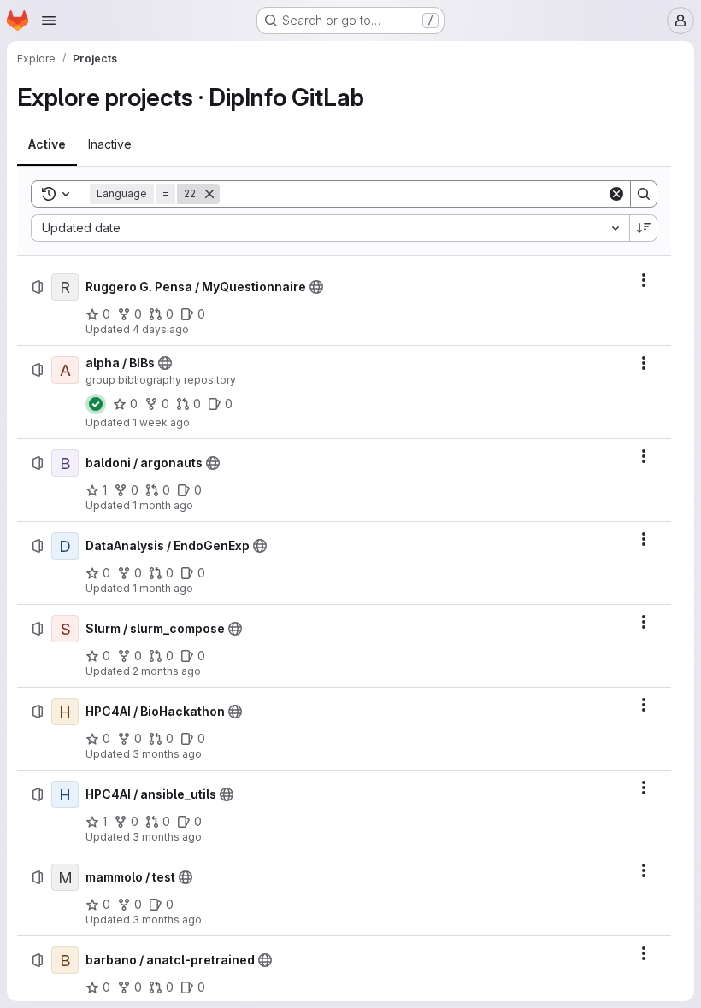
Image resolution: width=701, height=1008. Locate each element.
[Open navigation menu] (48, 20)
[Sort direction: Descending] (643, 228)
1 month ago (163, 505)
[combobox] (330, 228)
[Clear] (616, 194)
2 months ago (167, 671)
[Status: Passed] (95, 404)
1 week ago (161, 422)
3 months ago (167, 753)
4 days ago (161, 329)
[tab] (47, 144)
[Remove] (209, 194)
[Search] (643, 194)
